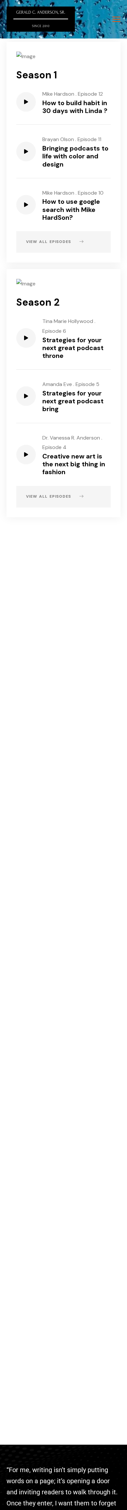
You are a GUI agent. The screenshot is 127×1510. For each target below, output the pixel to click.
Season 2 (38, 302)
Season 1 (36, 75)
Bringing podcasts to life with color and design (75, 156)
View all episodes (49, 241)
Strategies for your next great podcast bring (73, 401)
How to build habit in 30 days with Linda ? (74, 107)
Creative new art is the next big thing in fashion (73, 464)
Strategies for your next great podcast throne (73, 348)
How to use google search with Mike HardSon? (71, 209)
